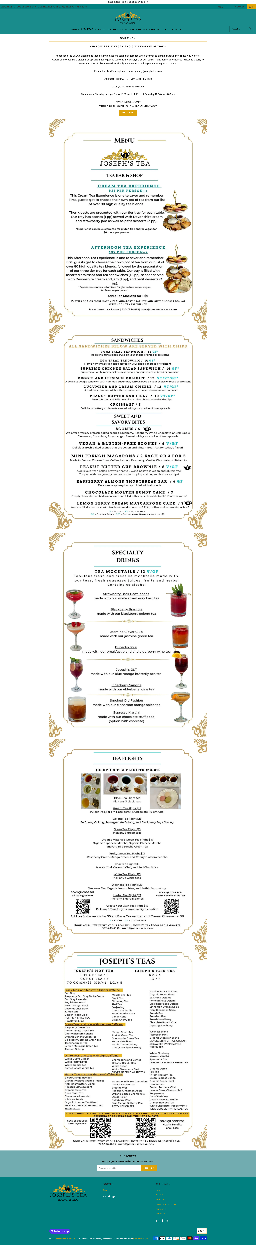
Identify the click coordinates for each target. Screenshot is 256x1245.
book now (128, 112)
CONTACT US (161, 1209)
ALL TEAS (159, 1195)
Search (105, 1190)
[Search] (250, 29)
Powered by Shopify (140, 1239)
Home (158, 1190)
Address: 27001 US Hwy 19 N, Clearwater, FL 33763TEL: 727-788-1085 (44, 6)
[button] (88, 29)
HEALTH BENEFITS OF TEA (166, 1204)
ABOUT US (160, 1200)
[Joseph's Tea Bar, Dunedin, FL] (128, 18)
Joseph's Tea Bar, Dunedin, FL (66, 1239)
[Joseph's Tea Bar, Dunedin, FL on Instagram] (114, 1197)
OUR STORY (160, 1214)
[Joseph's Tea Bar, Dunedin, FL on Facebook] (109, 1197)
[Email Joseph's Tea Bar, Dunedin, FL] (105, 1197)
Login (241, 6)
